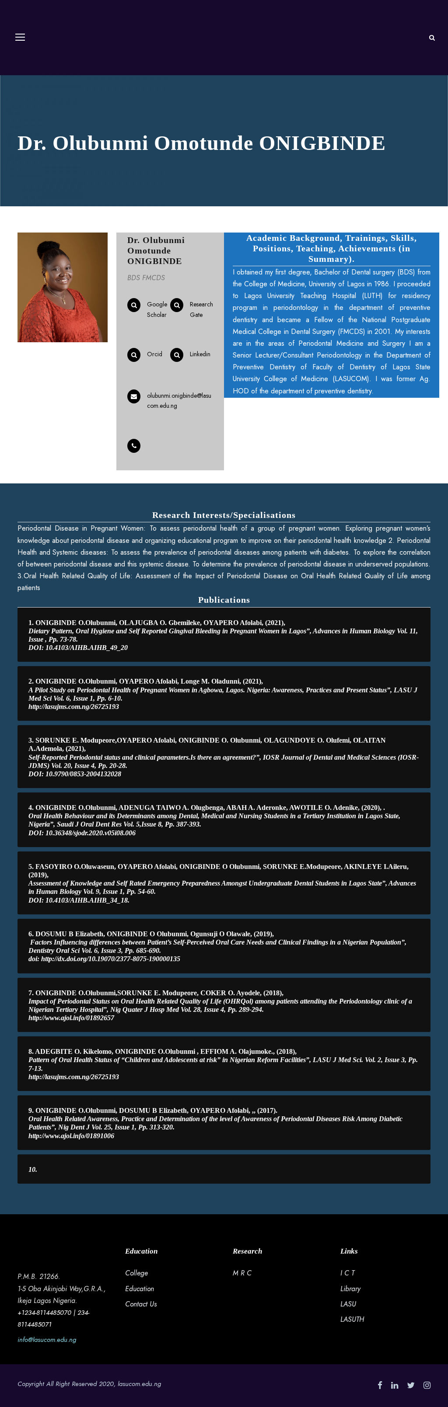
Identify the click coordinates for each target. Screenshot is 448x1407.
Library (350, 1289)
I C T (347, 1273)
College (136, 1273)
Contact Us (141, 1304)
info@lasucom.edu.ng (47, 1339)
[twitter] (411, 1385)
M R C (242, 1273)
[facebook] (380, 1385)
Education (139, 1289)
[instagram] (427, 1385)
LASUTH (352, 1319)
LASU (348, 1304)
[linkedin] (394, 1385)
